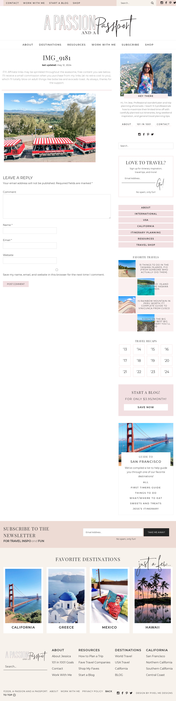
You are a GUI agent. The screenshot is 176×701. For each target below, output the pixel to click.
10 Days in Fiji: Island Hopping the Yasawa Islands (154, 286)
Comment (9, 192)
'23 (152, 372)
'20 (166, 361)
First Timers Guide (146, 487)
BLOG (119, 675)
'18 (139, 361)
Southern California (159, 668)
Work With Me (62, 675)
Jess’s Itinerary (146, 508)
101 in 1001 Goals (63, 662)
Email (7, 240)
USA (145, 220)
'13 (125, 349)
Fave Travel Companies (94, 662)
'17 (125, 361)
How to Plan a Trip (91, 656)
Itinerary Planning (146, 232)
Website (8, 255)
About (126, 124)
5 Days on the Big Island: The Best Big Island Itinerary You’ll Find (154, 323)
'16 (166, 349)
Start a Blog (59, 3)
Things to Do (146, 492)
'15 (153, 349)
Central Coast (155, 675)
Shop (76, 3)
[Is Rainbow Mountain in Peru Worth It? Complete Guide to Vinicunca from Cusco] (127, 305)
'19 (153, 361)
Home (1, 3)
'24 (166, 372)
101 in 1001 (144, 124)
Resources (146, 238)
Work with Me (34, 3)
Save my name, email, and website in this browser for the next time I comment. (53, 274)
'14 (139, 349)
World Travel (123, 656)
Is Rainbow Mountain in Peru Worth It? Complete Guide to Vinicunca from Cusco (154, 305)
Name (8, 225)
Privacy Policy (92, 691)
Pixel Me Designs (161, 693)
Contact (12, 3)
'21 (125, 372)
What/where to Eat (146, 498)
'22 (138, 372)
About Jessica (61, 656)
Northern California (159, 662)
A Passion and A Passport (87, 22)
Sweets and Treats (146, 503)
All (146, 482)
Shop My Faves (89, 668)
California (145, 226)
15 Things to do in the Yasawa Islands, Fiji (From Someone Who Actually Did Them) (154, 268)
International (146, 213)
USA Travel (122, 662)
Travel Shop (145, 245)
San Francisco (155, 656)
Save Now (146, 407)
